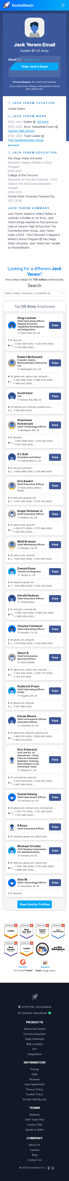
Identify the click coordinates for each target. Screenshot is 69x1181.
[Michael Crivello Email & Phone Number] (12, 851)
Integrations (34, 1054)
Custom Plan (34, 1124)
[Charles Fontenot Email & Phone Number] (12, 629)
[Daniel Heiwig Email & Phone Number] (12, 797)
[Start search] (62, 293)
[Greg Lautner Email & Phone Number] (12, 325)
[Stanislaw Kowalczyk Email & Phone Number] (12, 425)
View (55, 325)
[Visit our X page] (52, 1168)
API (34, 1049)
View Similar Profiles (34, 904)
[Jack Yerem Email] (34, 27)
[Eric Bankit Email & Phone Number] (12, 486)
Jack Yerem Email (34, 45)
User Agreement (34, 1084)
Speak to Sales (34, 1129)
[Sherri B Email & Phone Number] (12, 658)
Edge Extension (34, 1039)
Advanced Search (34, 1029)
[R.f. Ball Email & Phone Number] (12, 457)
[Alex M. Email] (12, 883)
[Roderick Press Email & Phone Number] (12, 691)
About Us (34, 1144)
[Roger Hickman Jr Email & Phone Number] (12, 514)
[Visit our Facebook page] (48, 1168)
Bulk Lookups (34, 1044)
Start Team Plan (34, 1119)
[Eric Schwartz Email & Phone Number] (12, 760)
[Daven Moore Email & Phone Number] (12, 721)
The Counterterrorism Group (26, 140)
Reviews (34, 1079)
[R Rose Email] (12, 827)
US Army (42, 51)
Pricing (34, 1069)
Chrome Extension (34, 1034)
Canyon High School (21, 131)
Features (34, 1114)
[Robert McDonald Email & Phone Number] (12, 363)
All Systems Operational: (33, 1013)
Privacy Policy (34, 1089)
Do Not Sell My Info (35, 1099)
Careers (34, 1150)
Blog (34, 1154)
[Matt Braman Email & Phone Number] (12, 545)
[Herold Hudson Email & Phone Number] (12, 599)
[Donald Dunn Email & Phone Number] (12, 572)
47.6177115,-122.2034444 (36, 1007)
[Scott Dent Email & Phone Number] (12, 396)
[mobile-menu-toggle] (63, 5)
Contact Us (34, 1160)
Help (34, 1074)
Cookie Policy (34, 1094)
